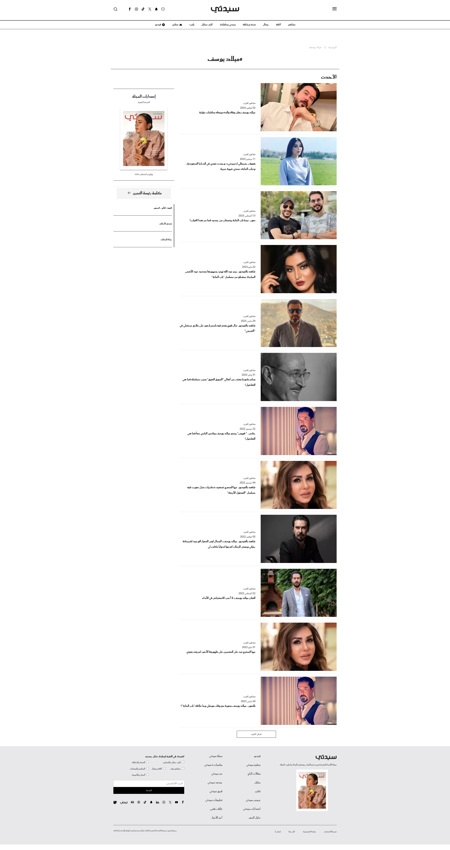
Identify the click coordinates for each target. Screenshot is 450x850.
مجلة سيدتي (215, 756)
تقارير (258, 791)
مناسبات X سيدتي (213, 765)
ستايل (258, 782)
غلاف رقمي (216, 809)
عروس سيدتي (253, 800)
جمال (266, 25)
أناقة (278, 25)
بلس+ (191, 25)
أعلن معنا (292, 831)
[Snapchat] (156, 9)
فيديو (158, 25)
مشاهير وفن (175, 769)
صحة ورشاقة (249, 25)
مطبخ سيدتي (253, 765)
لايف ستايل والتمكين (172, 762)
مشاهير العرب (249, 103)
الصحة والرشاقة (138, 762)
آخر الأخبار (216, 817)
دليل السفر (255, 817)
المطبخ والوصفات (137, 769)
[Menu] (334, 9)
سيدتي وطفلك (228, 25)
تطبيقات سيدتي (213, 800)
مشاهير (291, 25)
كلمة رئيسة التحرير (147, 193)
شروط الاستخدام (330, 831)
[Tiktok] (143, 9)
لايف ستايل (207, 25)
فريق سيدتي (216, 791)
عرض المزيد (256, 734)
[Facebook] (129, 9)
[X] (149, 9)
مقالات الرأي (254, 773)
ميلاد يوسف (315, 47)
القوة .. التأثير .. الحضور (163, 208)
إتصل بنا (278, 831)
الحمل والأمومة (138, 775)
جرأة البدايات (166, 239)
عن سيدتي (216, 773)
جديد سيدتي (215, 782)
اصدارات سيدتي (252, 809)
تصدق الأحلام (166, 224)
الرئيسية (332, 47)
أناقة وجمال (157, 769)
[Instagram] (136, 9)
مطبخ (175, 25)
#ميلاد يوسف (225, 59)
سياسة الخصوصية (309, 831)
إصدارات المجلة (144, 96)
